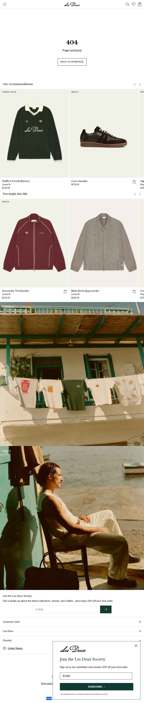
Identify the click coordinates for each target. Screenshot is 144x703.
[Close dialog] (136, 646)
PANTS (7, 450)
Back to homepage (72, 62)
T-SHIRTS (8, 306)
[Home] (72, 4)
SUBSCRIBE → (96, 686)
